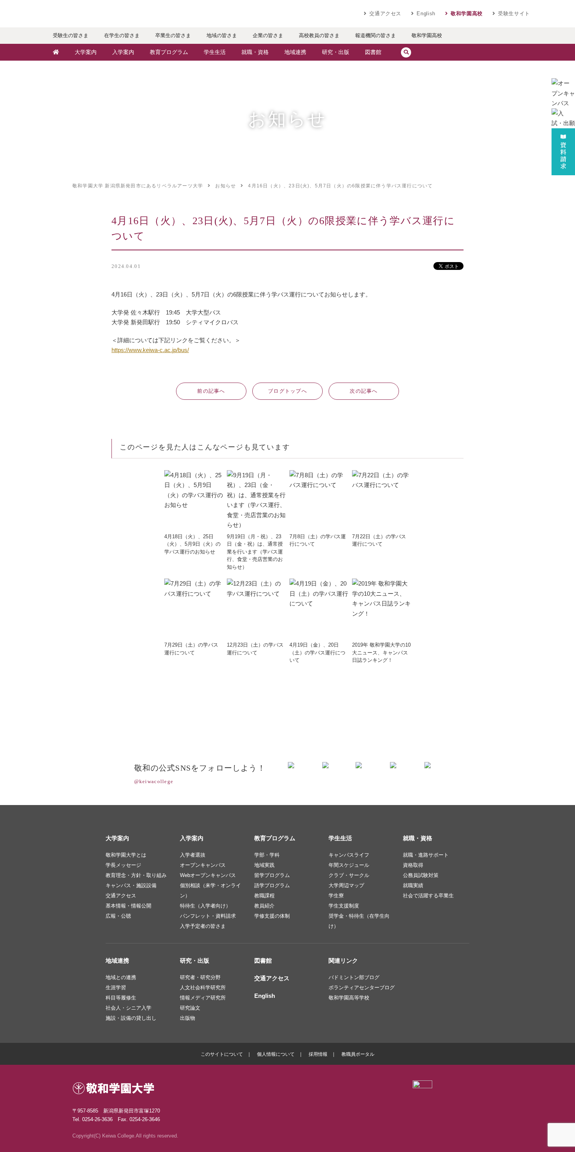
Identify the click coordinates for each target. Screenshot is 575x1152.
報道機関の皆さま (375, 35)
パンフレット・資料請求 (208, 916)
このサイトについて (222, 1054)
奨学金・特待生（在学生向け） (359, 921)
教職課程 (264, 896)
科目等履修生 (121, 998)
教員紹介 (264, 906)
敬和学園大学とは (126, 855)
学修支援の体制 (272, 916)
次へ (364, 391)
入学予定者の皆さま (203, 926)
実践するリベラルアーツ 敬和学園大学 (119, 13)
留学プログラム (272, 875)
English (426, 13)
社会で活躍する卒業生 (428, 896)
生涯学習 (116, 987)
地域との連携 (121, 977)
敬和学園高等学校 (349, 998)
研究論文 (190, 1008)
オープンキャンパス (203, 865)
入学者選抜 (192, 855)
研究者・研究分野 (200, 977)
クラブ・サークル (349, 875)
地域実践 (264, 865)
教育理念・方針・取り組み (136, 875)
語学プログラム (272, 885)
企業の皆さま (268, 35)
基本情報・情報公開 (128, 906)
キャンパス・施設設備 (131, 885)
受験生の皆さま (70, 35)
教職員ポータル (357, 1054)
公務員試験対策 (420, 875)
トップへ (287, 391)
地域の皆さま (222, 35)
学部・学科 (267, 855)
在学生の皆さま (122, 35)
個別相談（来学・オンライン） (210, 890)
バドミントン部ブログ (354, 977)
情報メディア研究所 (203, 998)
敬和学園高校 (467, 13)
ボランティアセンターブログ (362, 987)
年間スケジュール (349, 865)
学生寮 (336, 896)
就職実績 (413, 885)
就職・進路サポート (426, 855)
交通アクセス (385, 13)
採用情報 (318, 1054)
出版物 (187, 1018)
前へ (211, 391)
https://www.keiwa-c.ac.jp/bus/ (150, 350)
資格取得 (413, 865)
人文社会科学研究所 (203, 987)
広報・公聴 (118, 916)
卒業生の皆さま (173, 35)
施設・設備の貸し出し (131, 1018)
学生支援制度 (344, 906)
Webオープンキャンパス (208, 875)
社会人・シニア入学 (128, 1008)
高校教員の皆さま (319, 35)
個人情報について (276, 1054)
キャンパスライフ (349, 855)
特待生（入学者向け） (205, 906)
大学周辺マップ (346, 885)
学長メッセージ (123, 865)
